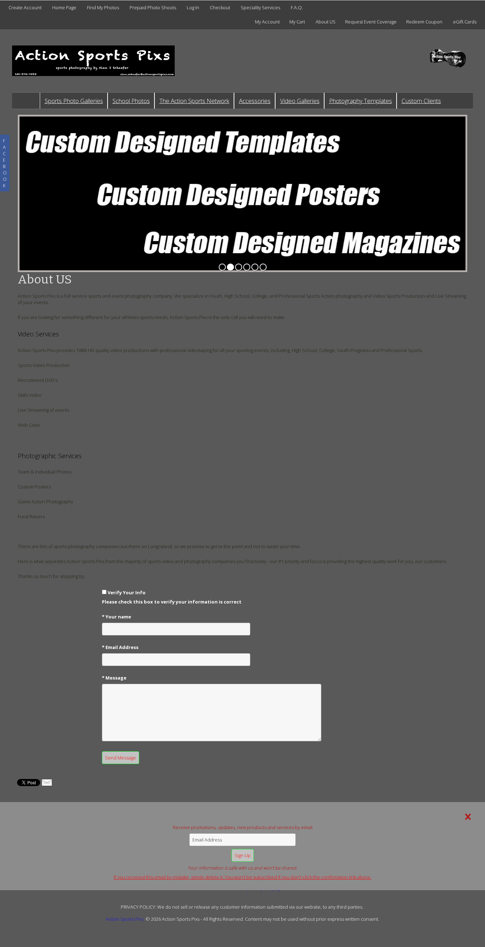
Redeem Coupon (424, 21)
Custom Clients (421, 101)
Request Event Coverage (371, 21)
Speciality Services (260, 7)
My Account (267, 21)
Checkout (220, 7)
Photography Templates (360, 101)
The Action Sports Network (194, 101)
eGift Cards (464, 21)
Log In (193, 7)
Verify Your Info (127, 592)
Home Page (64, 7)
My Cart (297, 21)
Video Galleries (300, 101)
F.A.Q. (297, 7)
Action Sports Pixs (124, 919)
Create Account (25, 7)
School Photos (131, 101)
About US (326, 21)
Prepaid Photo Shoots (153, 7)
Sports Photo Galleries (74, 101)
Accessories (255, 101)
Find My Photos (103, 7)
